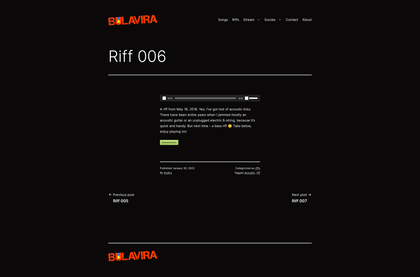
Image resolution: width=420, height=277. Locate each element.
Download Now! (169, 142)
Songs (223, 20)
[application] (210, 98)
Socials (269, 20)
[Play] (164, 98)
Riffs (235, 20)
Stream (248, 20)
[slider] (253, 98)
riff (258, 172)
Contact (292, 20)
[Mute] (246, 98)
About (307, 20)
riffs (257, 168)
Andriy (168, 172)
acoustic (249, 172)
